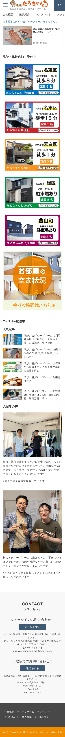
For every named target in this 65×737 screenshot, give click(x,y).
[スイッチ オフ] (59, 5)
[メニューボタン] (5, 5)
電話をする (32, 668)
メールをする (32, 626)
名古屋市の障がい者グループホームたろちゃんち (37, 732)
